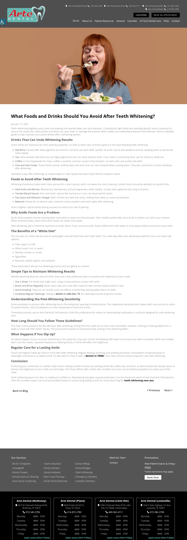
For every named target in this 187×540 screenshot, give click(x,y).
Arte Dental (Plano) (155, 9)
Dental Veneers (52, 468)
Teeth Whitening (83, 472)
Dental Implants (52, 472)
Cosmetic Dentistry (85, 481)
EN (74, 20)
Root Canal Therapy (54, 476)
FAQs (166, 20)
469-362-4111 (134, 6)
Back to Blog (20, 391)
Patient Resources (104, 20)
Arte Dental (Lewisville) (154, 6)
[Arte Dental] (26, 14)
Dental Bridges (83, 468)
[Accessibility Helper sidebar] (3, 22)
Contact (176, 20)
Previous (154, 390)
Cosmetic (132, 20)
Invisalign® (18, 468)
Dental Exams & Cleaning (25, 476)
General (120, 20)
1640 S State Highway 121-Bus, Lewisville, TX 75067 (157, 507)
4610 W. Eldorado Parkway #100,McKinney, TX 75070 (32, 507)
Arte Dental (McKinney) (77, 6)
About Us (87, 20)
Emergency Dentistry (86, 476)
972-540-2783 (96, 6)
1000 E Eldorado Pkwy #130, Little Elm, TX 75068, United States (115, 507)
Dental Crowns (20, 472)
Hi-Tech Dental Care (150, 20)
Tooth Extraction (52, 463)
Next (167, 390)
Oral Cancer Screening (24, 481)
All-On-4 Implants (21, 463)
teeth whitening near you (139, 380)
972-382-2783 (173, 6)
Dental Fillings (82, 463)
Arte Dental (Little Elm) (116, 6)
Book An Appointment (165, 15)
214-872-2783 (173, 9)
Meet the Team (118, 457)
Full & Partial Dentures (55, 481)
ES (78, 20)
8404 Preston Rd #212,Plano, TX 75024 (74, 507)
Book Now (153, 477)
